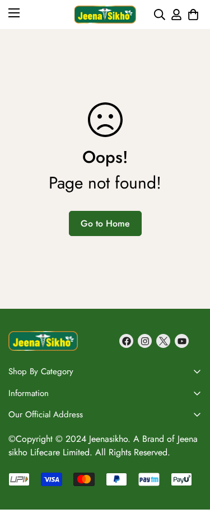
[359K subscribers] (182, 341)
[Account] (176, 14)
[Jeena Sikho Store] (105, 14)
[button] (193, 14)
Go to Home (105, 223)
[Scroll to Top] (190, 422)
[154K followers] (145, 341)
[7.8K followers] (126, 341)
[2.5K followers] (163, 341)
